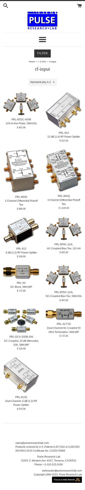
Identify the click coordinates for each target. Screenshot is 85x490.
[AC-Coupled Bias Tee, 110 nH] (64, 229)
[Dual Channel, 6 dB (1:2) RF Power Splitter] (21, 375)
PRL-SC (21, 283)
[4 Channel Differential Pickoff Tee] (64, 170)
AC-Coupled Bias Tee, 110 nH (64, 248)
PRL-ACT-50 (64, 324)
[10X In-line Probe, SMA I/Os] (21, 104)
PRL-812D (21, 397)
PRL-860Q (64, 196)
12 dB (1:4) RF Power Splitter (63, 136)
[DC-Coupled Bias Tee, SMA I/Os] (64, 277)
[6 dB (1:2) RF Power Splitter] (21, 231)
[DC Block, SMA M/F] (21, 272)
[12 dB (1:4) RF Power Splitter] (64, 110)
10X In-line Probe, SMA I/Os (21, 123)
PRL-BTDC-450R (21, 119)
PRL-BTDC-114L (63, 292)
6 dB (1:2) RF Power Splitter (21, 252)
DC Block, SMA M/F (21, 286)
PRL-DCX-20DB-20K (21, 336)
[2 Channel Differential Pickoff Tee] (21, 171)
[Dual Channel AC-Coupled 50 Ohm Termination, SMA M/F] (64, 314)
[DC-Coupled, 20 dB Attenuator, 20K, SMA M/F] (21, 320)
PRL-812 (21, 248)
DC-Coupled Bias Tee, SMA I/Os (64, 296)
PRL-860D (21, 197)
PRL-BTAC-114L (63, 244)
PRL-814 (64, 132)
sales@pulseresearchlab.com (32, 443)
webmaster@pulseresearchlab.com (62, 470)
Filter (42, 53)
